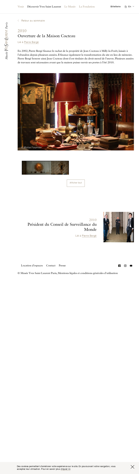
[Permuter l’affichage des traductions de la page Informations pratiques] (133, 6)
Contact (50, 265)
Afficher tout (76, 183)
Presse (62, 265)
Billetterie (116, 7)
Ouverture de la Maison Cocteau (46, 33)
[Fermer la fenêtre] (132, 467)
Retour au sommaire (33, 21)
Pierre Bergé (31, 42)
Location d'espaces (32, 265)
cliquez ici (66, 469)
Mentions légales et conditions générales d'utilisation (88, 273)
